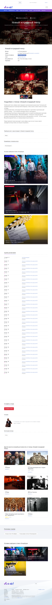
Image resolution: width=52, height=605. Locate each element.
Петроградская (8, 145)
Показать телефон (22, 55)
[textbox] (11, 1)
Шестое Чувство (32, 492)
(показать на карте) (34, 53)
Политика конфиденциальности (18, 593)
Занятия (43, 10)
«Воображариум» (25, 257)
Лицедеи (7, 467)
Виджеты (21, 591)
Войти (46, 2)
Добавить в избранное (23, 18)
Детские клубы (37, 10)
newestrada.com (21, 57)
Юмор (26, 38)
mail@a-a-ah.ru (19, 597)
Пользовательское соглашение (18, 592)
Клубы (30, 10)
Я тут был (34, 18)
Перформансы (12, 10)
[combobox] (11, 2)
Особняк (30, 514)
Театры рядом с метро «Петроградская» (28, 533)
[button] (47, 67)
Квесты (5, 10)
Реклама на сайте (18, 589)
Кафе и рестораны (24, 10)
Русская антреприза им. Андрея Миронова (36, 468)
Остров (7, 492)
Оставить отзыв (26, 32)
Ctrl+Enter (6, 597)
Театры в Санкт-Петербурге (11, 533)
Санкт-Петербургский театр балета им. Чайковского (14, 514)
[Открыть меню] (47, 7)
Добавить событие (15, 591)
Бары (17, 10)
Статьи (13, 589)
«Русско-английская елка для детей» (30, 261)
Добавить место (26, 589)
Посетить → (7, 469)
